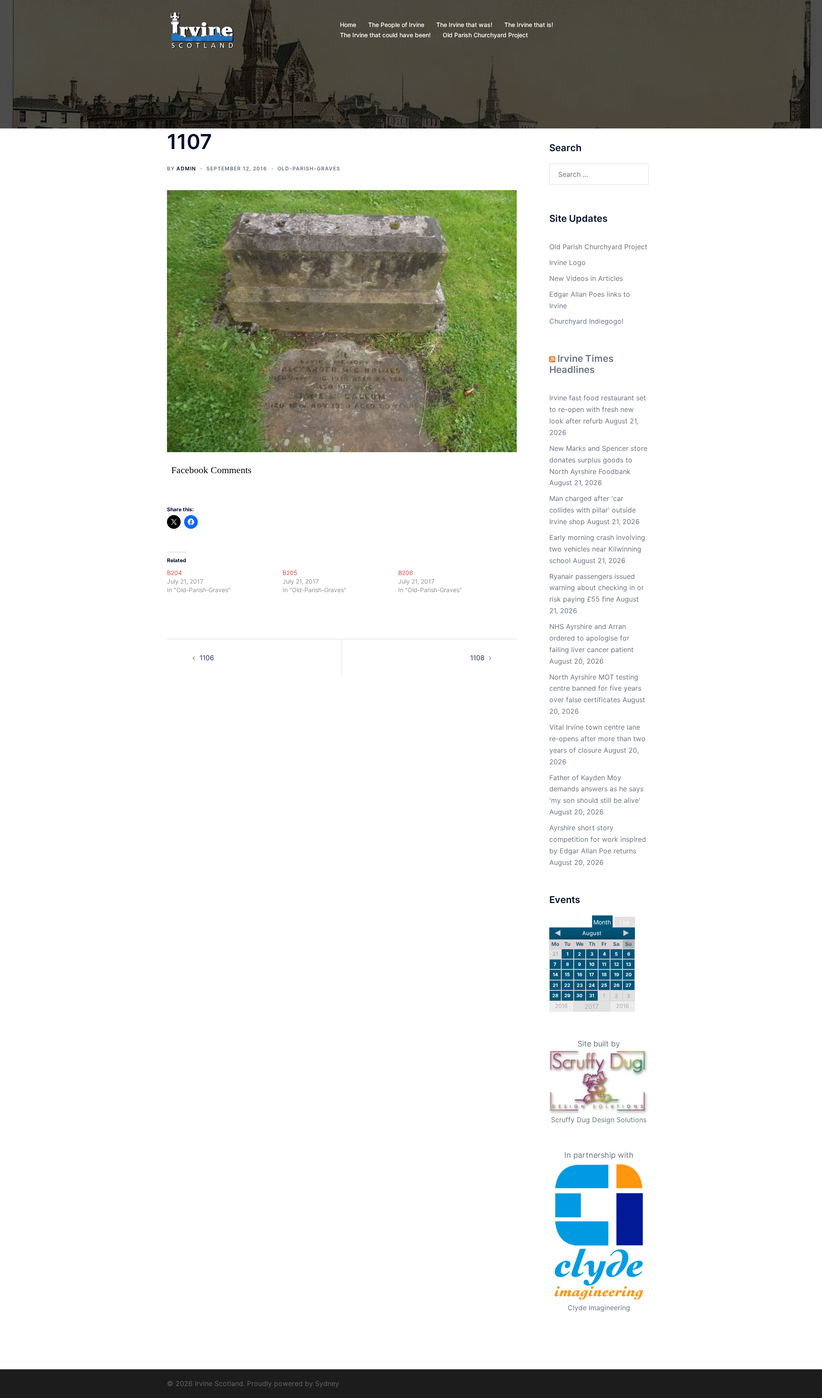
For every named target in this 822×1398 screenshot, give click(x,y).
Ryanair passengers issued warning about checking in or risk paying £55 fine (596, 588)
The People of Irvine (396, 24)
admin (186, 168)
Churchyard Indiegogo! (586, 321)
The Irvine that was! (464, 24)
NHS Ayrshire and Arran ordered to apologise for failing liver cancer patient (591, 638)
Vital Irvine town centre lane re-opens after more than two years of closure (597, 738)
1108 (477, 657)
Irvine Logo (567, 262)
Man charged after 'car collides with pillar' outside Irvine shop (592, 510)
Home (348, 24)
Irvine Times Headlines (581, 364)
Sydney (327, 1383)
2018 (622, 1005)
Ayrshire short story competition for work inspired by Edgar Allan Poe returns (597, 839)
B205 (290, 572)
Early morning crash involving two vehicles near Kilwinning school (597, 549)
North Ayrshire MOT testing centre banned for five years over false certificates (595, 688)
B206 (405, 572)
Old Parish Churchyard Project (485, 35)
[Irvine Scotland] (202, 29)
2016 (561, 1005)
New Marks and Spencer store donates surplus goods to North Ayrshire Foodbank (598, 460)
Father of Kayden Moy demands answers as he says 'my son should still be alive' (596, 789)
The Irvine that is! (528, 24)
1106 (207, 657)
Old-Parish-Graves (308, 168)
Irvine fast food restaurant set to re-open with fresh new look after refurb (597, 409)
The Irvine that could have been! (385, 35)
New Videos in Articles (586, 278)
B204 (174, 572)
